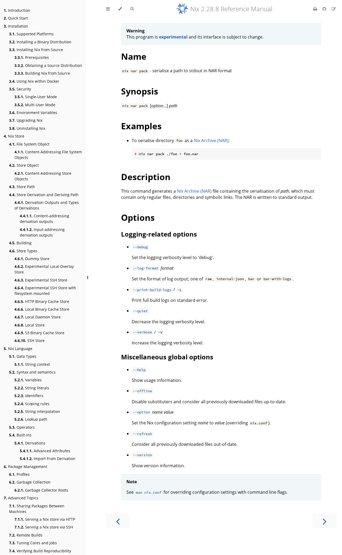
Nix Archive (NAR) (211, 140)
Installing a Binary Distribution (40, 41)
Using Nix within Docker (34, 81)
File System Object (29, 144)
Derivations (29, 443)
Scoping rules (31, 403)
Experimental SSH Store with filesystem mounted (45, 290)
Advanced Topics (21, 497)
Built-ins (20, 435)
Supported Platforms (31, 33)
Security (20, 89)
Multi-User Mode (34, 104)
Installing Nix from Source (36, 49)
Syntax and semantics (32, 372)
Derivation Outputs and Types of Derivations (46, 205)
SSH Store (29, 340)
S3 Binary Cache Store (39, 332)
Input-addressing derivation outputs (42, 232)
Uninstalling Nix (27, 128)
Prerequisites (31, 57)
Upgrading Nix (25, 120)
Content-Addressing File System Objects (48, 154)
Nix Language (18, 348)
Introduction (17, 10)
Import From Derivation (47, 458)
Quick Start (16, 18)
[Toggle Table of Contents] (108, 9)
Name (133, 56)
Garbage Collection (29, 482)
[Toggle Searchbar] (132, 9)
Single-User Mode (35, 96)
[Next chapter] (325, 521)
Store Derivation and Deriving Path (44, 194)
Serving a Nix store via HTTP (44, 519)
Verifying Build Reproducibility (40, 550)
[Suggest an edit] (333, 9)
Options (138, 217)
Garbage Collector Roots (41, 490)
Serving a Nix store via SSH (43, 527)
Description (145, 177)
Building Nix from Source (42, 73)
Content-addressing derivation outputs (44, 218)
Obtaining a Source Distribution (48, 65)
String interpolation (37, 411)
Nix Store (14, 136)
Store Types (23, 250)
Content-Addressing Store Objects (42, 176)
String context (32, 364)
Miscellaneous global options (167, 356)
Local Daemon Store (37, 317)
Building (20, 242)
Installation (16, 26)
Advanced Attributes (45, 450)
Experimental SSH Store (40, 280)
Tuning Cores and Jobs (33, 542)
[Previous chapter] (118, 521)
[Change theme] (120, 9)
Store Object (24, 165)
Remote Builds (25, 535)
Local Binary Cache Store (41, 309)
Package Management (25, 466)
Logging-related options (159, 234)
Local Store (29, 325)
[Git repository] (324, 9)
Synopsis (139, 91)
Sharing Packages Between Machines (36, 508)
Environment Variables (33, 112)
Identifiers (28, 395)
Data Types (22, 356)
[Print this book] (315, 9)
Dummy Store (31, 258)
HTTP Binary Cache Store (41, 301)
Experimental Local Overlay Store (44, 269)
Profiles (19, 474)
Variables (28, 379)
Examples (141, 126)
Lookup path (30, 419)
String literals (31, 387)
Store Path (22, 186)
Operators (22, 427)
